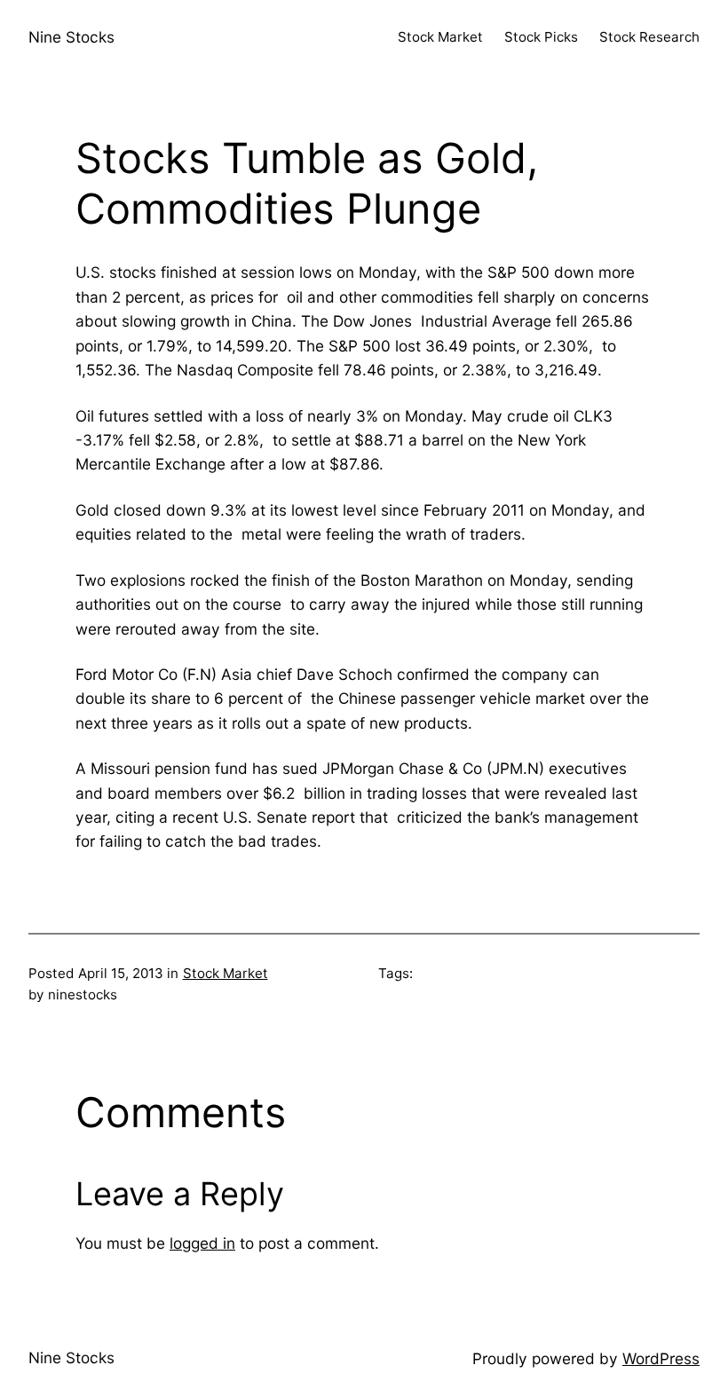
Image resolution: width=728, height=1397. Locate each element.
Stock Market (225, 973)
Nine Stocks (71, 37)
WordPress (661, 1358)
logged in (202, 1243)
